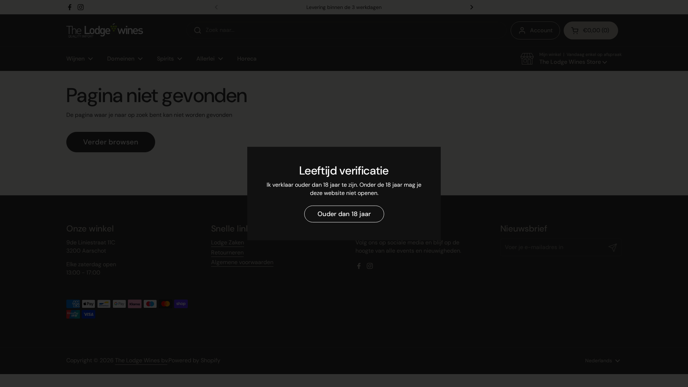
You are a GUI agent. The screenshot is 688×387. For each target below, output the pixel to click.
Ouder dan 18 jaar (344, 214)
